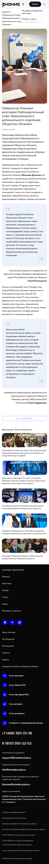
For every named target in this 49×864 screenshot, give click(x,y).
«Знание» (28, 858)
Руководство (8, 646)
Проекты (6, 577)
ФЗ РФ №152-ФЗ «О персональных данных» (18, 835)
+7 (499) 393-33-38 (17, 733)
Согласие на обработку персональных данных (19, 823)
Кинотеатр (6, 583)
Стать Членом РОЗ (17, 685)
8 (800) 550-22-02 (16, 743)
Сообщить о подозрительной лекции (26, 723)
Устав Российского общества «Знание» (17, 844)
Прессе (5, 660)
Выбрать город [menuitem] (29, 19)
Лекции (5, 590)
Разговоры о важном (11, 611)
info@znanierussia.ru (14, 769)
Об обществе (8, 639)
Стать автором (15, 704)
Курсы (5, 604)
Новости (6, 12)
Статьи (5, 597)
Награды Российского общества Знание (20, 666)
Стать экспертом (16, 713)
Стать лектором (16, 676)
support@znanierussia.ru (16, 757)
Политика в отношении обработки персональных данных (23, 829)
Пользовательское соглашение (14, 818)
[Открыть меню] (44, 4)
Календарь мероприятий (13, 570)
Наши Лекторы (8, 632)
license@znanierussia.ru (16, 784)
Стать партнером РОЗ (19, 695)
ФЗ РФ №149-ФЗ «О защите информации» (17, 840)
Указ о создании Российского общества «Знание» (21, 850)
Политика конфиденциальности (14, 812)
